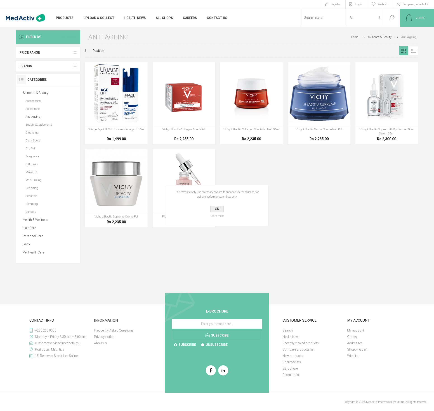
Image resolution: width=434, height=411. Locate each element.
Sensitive (31, 196)
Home (354, 37)
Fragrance (32, 156)
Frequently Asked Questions (114, 330)
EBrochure (290, 368)
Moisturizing (34, 180)
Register (335, 4)
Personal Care (33, 236)
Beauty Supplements (39, 124)
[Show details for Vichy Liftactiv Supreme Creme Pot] (116, 188)
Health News (291, 337)
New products (293, 356)
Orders (352, 337)
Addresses (355, 343)
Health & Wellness (35, 220)
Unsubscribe (217, 344)
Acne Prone (33, 108)
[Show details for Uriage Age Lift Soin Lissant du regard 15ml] (116, 103)
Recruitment (291, 375)
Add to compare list (126, 113)
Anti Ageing (33, 116)
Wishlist (353, 356)
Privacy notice (104, 337)
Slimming (32, 204)
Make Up (31, 172)
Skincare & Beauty (35, 93)
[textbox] (323, 18)
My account (355, 330)
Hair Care (29, 228)
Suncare (31, 211)
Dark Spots (33, 140)
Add (183, 118)
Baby (26, 244)
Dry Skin (31, 148)
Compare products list (416, 4)
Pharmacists (292, 362)
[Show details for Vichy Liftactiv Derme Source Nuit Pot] (319, 103)
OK (217, 209)
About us (100, 343)
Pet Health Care (33, 252)
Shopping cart (357, 349)
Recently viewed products (301, 343)
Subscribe (187, 344)
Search (391, 18)
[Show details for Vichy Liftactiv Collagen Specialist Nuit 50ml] (251, 103)
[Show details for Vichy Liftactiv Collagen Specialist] (184, 103)
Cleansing (32, 132)
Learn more (217, 215)
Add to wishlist (116, 113)
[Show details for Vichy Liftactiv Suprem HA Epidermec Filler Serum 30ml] (386, 103)
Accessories (33, 101)
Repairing (32, 188)
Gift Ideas (32, 164)
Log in (359, 4)
